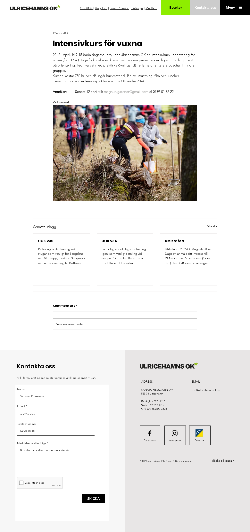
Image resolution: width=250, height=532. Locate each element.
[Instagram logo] (175, 433)
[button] (230, 7)
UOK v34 (109, 241)
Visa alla (212, 226)
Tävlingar (137, 8)
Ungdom (101, 8)
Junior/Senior (119, 8)
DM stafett (175, 241)
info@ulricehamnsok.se (205, 390)
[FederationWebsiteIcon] (199, 433)
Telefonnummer (26, 423)
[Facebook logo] (150, 433)
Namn (21, 389)
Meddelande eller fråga (31, 443)
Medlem (151, 8)
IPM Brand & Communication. (176, 460)
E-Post (21, 405)
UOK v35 (45, 241)
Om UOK (86, 8)
